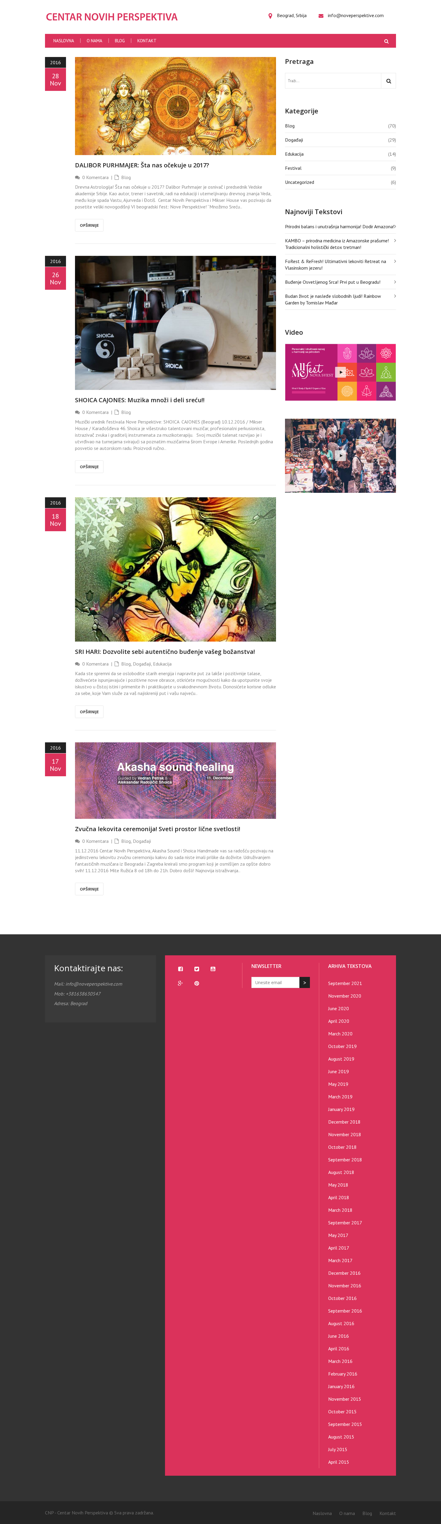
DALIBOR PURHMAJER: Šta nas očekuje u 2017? (142, 165)
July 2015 (337, 1449)
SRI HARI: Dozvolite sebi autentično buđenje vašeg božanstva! (165, 652)
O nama (94, 40)
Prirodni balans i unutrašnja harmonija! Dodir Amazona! (339, 226)
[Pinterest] (196, 983)
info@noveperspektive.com (356, 15)
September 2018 (345, 1160)
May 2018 (338, 1185)
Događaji (142, 664)
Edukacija (162, 664)
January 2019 (341, 1109)
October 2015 (342, 1412)
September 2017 (345, 1223)
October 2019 (342, 1046)
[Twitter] (196, 969)
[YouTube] (212, 969)
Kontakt (147, 40)
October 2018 (342, 1147)
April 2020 (338, 1021)
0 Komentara (95, 177)
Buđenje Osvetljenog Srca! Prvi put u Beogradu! (332, 282)
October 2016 (342, 1298)
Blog (120, 40)
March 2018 (340, 1210)
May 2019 (338, 1084)
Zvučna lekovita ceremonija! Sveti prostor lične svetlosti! (157, 829)
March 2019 (340, 1097)
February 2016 (342, 1374)
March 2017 (340, 1260)
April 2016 (338, 1349)
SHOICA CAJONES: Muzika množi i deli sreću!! (140, 400)
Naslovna (63, 40)
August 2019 (341, 1059)
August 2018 (341, 1172)
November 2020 (344, 996)
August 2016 (341, 1323)
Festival (293, 168)
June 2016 (338, 1336)
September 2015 (345, 1424)
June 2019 (338, 1071)
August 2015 (341, 1437)
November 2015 (344, 1399)
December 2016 (344, 1273)
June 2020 (338, 1008)
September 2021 (345, 983)
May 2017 (338, 1235)
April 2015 (338, 1462)
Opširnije (89, 225)
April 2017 (338, 1248)
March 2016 (340, 1361)
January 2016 (341, 1386)
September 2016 (345, 1311)
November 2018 (344, 1134)
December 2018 (344, 1122)
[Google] (180, 983)
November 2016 (344, 1286)
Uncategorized (299, 182)
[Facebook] (180, 969)
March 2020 (340, 1034)
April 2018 (338, 1197)
